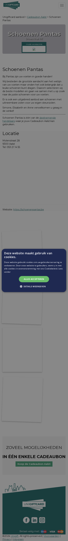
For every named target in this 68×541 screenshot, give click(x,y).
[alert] (34, 270)
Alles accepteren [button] (34, 279)
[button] (34, 286)
